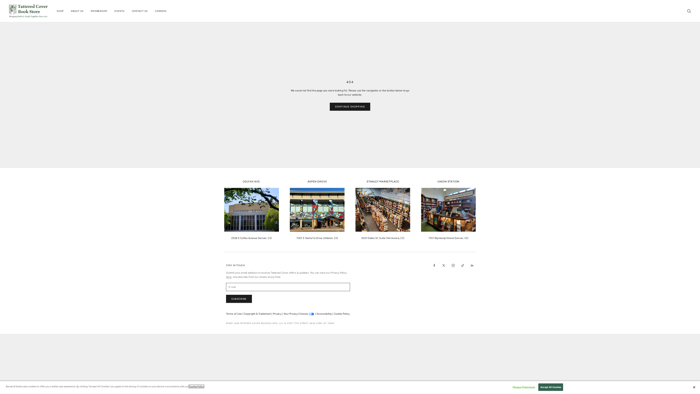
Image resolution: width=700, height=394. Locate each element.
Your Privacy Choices (295, 313)
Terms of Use (234, 313)
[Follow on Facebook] (434, 265)
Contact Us (140, 11)
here (229, 277)
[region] (350, 387)
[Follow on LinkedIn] (472, 265)
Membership (99, 11)
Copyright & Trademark (257, 313)
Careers (160, 11)
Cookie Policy (342, 313)
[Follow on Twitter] (444, 265)
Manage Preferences (524, 387)
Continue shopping (350, 106)
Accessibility (324, 313)
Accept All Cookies (550, 387)
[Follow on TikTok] (462, 265)
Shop (60, 11)
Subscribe (239, 299)
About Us (77, 11)
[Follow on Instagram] (453, 265)
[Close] (694, 387)
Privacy (277, 313)
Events (119, 11)
